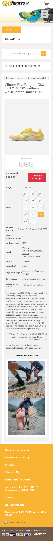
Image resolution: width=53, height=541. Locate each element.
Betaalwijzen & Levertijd (17, 457)
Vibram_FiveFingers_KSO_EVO (32, 229)
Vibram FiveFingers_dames (31, 249)
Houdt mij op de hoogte (37, 177)
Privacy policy (12, 472)
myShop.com (32, 355)
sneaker (26, 261)
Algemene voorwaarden (17, 450)
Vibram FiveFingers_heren (31, 255)
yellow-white (28, 285)
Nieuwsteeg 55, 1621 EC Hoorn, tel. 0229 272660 (25, 514)
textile (25, 266)
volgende (41, 78)
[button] (21, 164)
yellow (40, 285)
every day (41, 279)
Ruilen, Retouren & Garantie (18, 479)
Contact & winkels (14, 504)
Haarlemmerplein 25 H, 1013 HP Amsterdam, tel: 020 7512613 (21, 488)
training (32, 279)
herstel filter (11, 29)
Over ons (9, 464)
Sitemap (8, 497)
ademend (26, 271)
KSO (24, 236)
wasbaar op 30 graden (25, 348)
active (25, 279)
